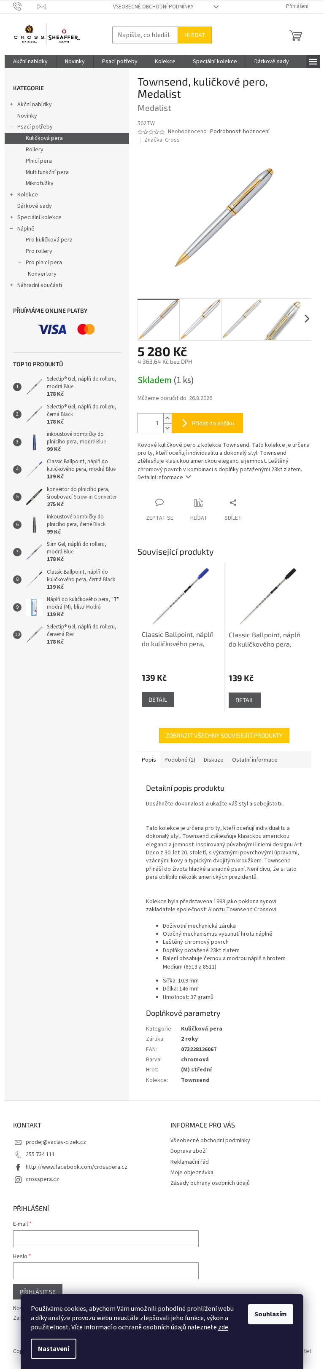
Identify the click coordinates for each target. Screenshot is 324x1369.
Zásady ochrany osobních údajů (210, 1183)
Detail (157, 699)
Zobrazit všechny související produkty (224, 735)
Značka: (162, 140)
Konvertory (42, 274)
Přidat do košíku (213, 423)
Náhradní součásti (39, 285)
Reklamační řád (189, 1162)
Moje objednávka (191, 1172)
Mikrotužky (40, 183)
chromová (195, 1059)
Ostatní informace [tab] (255, 760)
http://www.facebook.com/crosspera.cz (76, 1167)
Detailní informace (160, 477)
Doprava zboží (188, 1151)
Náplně (26, 229)
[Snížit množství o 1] (167, 428)
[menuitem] (30, 61)
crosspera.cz (42, 1179)
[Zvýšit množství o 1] (167, 418)
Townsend (195, 1080)
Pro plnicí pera (44, 262)
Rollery (34, 149)
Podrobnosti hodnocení (240, 132)
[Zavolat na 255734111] (25, 6)
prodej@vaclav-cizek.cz (56, 1142)
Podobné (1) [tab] (180, 760)
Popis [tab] (149, 760)
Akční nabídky (34, 104)
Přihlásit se (38, 1291)
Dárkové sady (34, 206)
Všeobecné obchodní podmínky (153, 7)
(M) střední (196, 1070)
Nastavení (53, 1348)
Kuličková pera (44, 138)
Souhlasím (270, 1314)
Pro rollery (39, 251)
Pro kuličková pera (49, 240)
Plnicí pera (39, 161)
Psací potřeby (35, 127)
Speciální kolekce (39, 217)
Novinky (27, 116)
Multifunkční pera (47, 172)
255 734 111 (40, 1154)
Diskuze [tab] (214, 760)
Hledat (194, 34)
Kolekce (27, 195)
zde (223, 1327)
